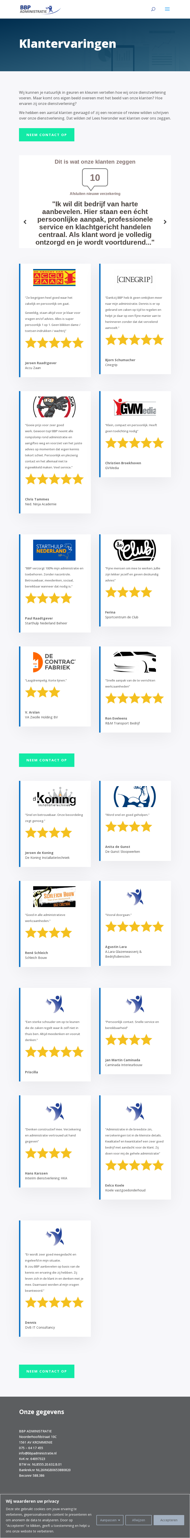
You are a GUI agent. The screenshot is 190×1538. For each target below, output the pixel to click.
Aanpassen (108, 1520)
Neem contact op (46, 134)
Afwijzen (138, 1520)
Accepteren (168, 1520)
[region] (95, 1516)
